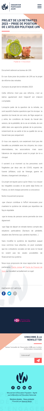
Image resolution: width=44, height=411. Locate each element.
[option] (22, 320)
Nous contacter (28, 399)
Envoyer (38, 360)
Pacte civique (16, 267)
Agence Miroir (27, 401)
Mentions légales (16, 399)
